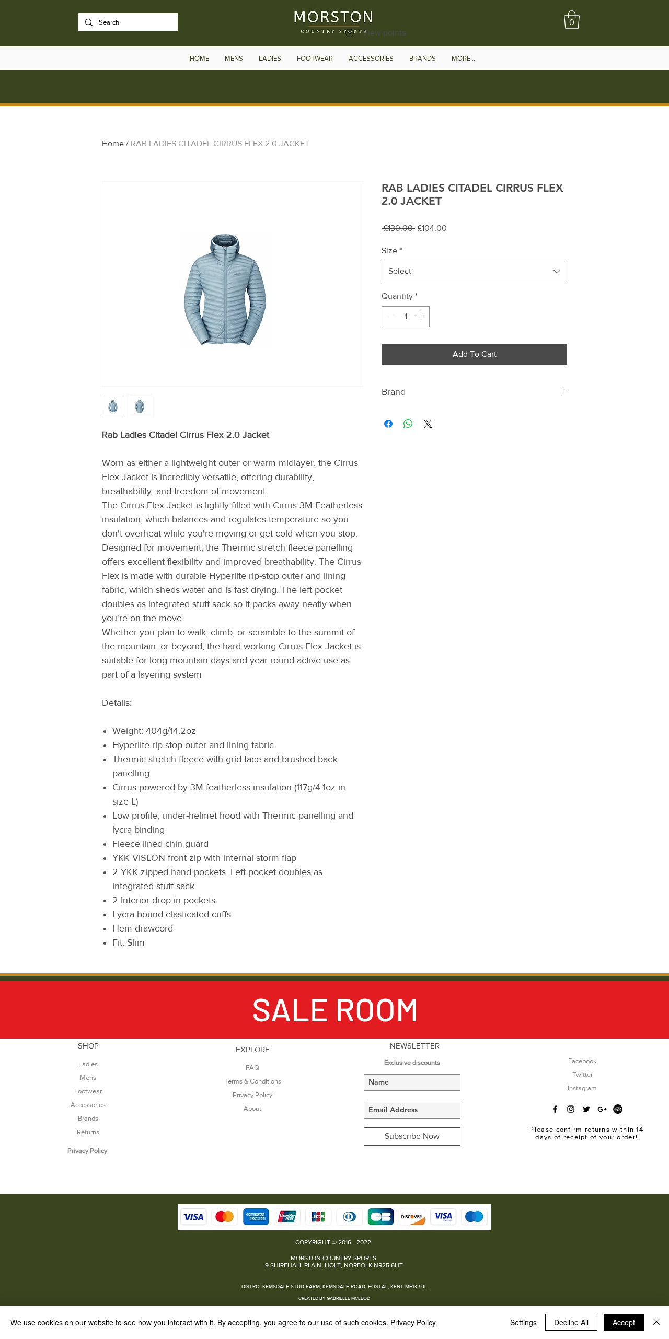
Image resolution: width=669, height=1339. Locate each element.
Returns (88, 1132)
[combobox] (474, 271)
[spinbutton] (405, 317)
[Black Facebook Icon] (555, 1109)
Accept (624, 1322)
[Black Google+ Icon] (602, 1109)
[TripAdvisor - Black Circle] (617, 1109)
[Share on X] (428, 423)
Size (392, 250)
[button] (572, 19)
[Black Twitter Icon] (586, 1109)
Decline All (571, 1322)
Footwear (88, 1091)
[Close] (656, 1322)
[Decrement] (390, 317)
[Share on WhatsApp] (408, 423)
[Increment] (420, 317)
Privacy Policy (413, 1322)
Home (113, 143)
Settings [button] (523, 1322)
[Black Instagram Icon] (570, 1109)
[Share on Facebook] (388, 423)
